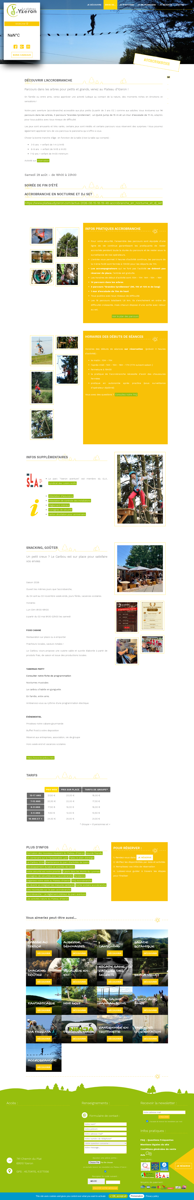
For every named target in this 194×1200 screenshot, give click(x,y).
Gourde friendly (94, 853)
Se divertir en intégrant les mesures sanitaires (50, 885)
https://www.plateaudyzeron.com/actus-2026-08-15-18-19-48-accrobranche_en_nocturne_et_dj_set (93, 203)
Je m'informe (126, 5)
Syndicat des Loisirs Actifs (62, 483)
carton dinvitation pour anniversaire (67, 514)
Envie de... (110, 5)
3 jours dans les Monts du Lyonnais (81, 871)
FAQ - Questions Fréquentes (156, 1140)
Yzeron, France (21, 35)
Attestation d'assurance (61, 496)
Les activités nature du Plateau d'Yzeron (47, 898)
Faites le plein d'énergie (81, 857)
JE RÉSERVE (145, 857)
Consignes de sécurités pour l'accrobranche (50, 876)
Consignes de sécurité (60, 509)
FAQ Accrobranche (82, 880)
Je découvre (94, 5)
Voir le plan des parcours (125, 316)
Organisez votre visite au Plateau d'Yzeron (48, 880)
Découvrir (43, 953)
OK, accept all (119, 1196)
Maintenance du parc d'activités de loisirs (67, 862)
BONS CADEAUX (22, 55)
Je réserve (165, 5)
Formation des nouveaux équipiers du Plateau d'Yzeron (55, 853)
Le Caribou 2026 (35, 862)
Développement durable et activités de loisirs (51, 867)
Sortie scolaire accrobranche (91, 885)
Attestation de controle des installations (70, 500)
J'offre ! (180, 5)
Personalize (137, 1196)
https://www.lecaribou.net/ (40, 757)
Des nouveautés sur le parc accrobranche (49, 889)
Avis (143, 1155)
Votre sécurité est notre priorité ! (44, 871)
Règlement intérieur (59, 505)
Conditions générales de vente (158, 1149)
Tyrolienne (79, 876)
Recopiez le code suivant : (105, 1176)
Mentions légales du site (154, 1144)
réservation (43, 160)
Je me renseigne (147, 5)
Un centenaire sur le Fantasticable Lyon (47, 857)
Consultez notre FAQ (126, 394)
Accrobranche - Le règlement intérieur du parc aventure (56, 894)
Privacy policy (152, 1196)
